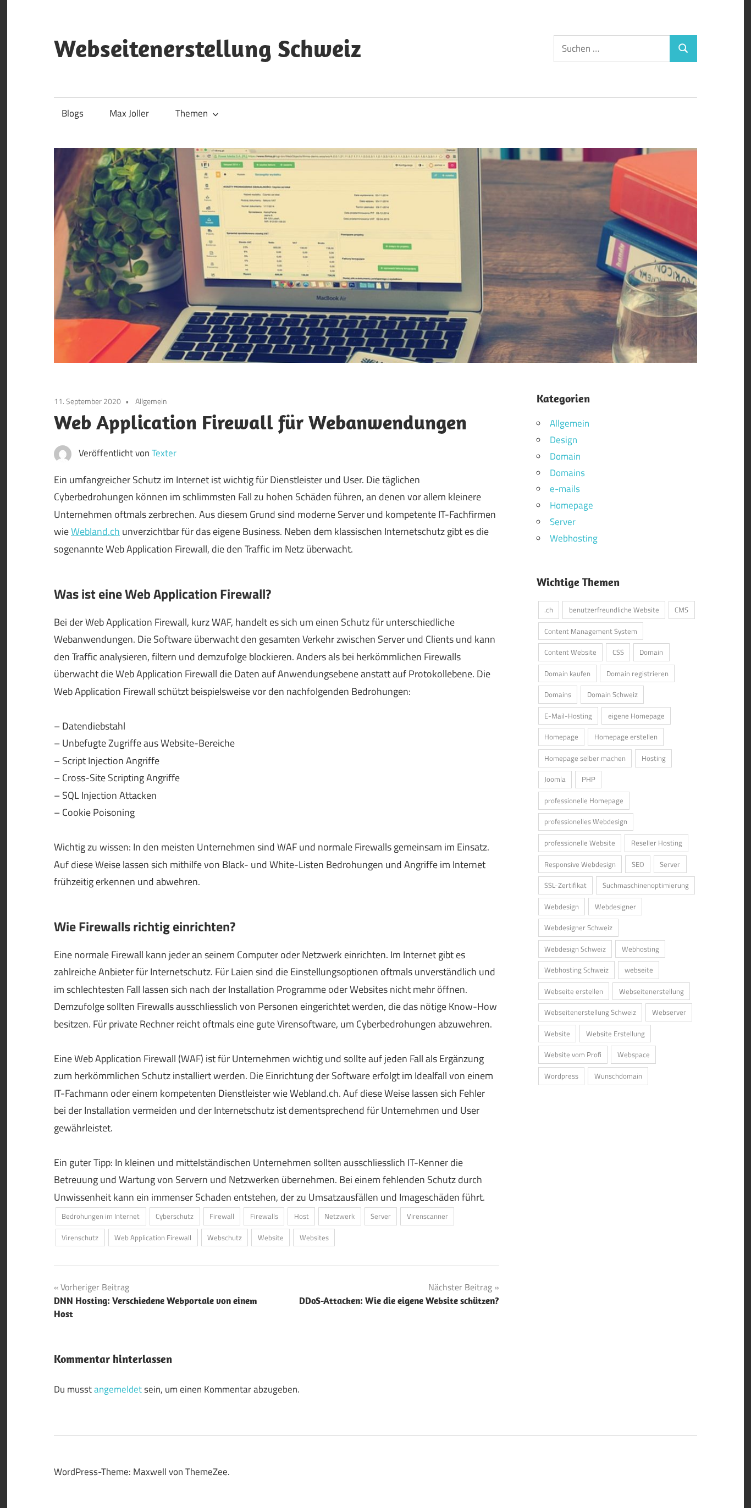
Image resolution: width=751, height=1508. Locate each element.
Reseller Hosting (656, 842)
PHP (588, 779)
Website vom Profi (572, 1054)
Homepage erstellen (626, 736)
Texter (164, 453)
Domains (567, 473)
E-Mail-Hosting (568, 715)
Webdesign (561, 906)
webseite (639, 969)
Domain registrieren (637, 673)
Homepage (571, 505)
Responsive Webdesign (580, 864)
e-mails (565, 489)
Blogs (73, 113)
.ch (548, 609)
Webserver (669, 1012)
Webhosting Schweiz (576, 969)
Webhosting (574, 538)
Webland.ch (95, 531)
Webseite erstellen (573, 991)
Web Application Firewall (152, 1237)
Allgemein (151, 401)
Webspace (633, 1054)
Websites (314, 1237)
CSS (618, 652)
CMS (681, 609)
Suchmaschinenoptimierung (646, 885)
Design (563, 440)
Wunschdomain (618, 1075)
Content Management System (590, 631)
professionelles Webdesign (585, 821)
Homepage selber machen (585, 758)
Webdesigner (615, 906)
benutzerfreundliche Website (614, 609)
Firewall (221, 1216)
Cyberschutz (175, 1216)
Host (301, 1216)
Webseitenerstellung (651, 991)
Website (271, 1237)
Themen (191, 113)
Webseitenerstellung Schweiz (207, 48)
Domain (565, 456)
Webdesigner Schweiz (578, 927)
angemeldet (118, 1389)
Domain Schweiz (612, 694)
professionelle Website (579, 842)
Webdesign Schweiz (575, 948)
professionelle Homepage (583, 800)
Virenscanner (427, 1216)
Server (381, 1216)
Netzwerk (339, 1216)
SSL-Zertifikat (565, 885)
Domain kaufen (567, 673)
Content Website (570, 652)
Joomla (555, 779)
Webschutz (224, 1237)
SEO (638, 864)
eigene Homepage (636, 715)
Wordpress (561, 1075)
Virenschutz (80, 1237)
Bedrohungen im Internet (101, 1216)
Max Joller (129, 113)
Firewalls (264, 1216)
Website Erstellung (615, 1033)
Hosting (654, 758)
